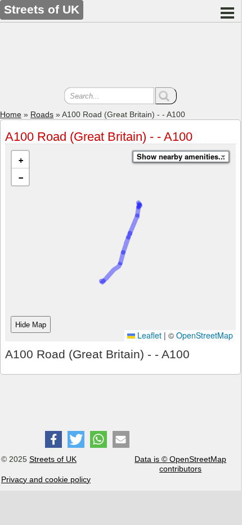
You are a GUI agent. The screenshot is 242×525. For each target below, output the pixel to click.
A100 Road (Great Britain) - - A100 (98, 137)
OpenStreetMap (204, 335)
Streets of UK (53, 459)
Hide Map (30, 325)
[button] (20, 159)
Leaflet (148, 335)
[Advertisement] (120, 56)
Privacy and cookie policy (46, 479)
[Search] (166, 95)
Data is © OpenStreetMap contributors (180, 464)
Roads (41, 114)
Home (10, 114)
